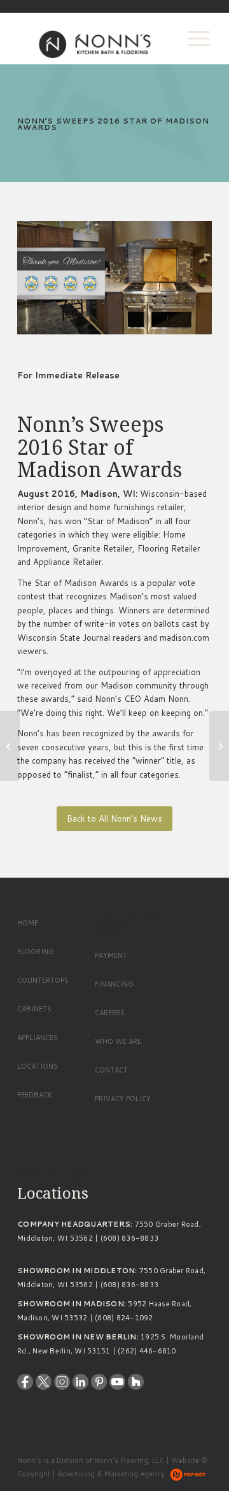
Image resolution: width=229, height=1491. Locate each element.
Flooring (35, 951)
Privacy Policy (123, 1099)
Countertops (43, 980)
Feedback (34, 1095)
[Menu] (192, 38)
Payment (111, 955)
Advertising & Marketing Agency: (112, 1474)
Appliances (37, 1037)
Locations (37, 1066)
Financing (114, 984)
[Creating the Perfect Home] (10, 746)
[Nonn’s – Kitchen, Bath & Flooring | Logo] (95, 38)
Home (27, 923)
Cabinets (34, 1009)
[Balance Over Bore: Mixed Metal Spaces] (219, 746)
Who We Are (118, 1041)
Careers (110, 1013)
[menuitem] (192, 38)
